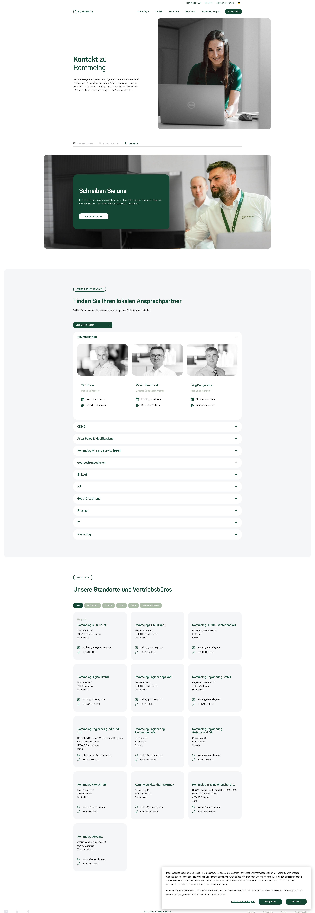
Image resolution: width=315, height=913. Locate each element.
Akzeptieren (270, 901)
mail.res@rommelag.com (151, 755)
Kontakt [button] (235, 11)
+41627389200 (206, 759)
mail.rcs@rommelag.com (209, 647)
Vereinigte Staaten (85, 325)
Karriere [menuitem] (209, 3)
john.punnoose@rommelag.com (97, 755)
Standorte (133, 143)
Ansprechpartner (111, 143)
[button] (157, 337)
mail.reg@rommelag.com (151, 699)
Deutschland (92, 605)
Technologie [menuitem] (142, 11)
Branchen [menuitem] (174, 11)
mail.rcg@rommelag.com (151, 647)
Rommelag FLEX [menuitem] (193, 3)
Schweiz (108, 605)
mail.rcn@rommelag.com (209, 807)
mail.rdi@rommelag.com (94, 699)
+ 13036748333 (91, 863)
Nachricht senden (94, 216)
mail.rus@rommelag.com (94, 859)
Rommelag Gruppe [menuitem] (211, 11)
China (133, 605)
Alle (78, 605)
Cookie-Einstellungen (243, 901)
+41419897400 (205, 652)
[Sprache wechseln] (239, 3)
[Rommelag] (83, 11)
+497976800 (89, 652)
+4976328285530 (149, 811)
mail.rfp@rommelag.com (151, 807)
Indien (121, 605)
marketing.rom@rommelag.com (98, 647)
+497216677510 (91, 704)
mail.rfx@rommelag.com (94, 807)
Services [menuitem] (190, 11)
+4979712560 (90, 811)
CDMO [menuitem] (159, 11)
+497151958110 (206, 704)
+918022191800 (91, 759)
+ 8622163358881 (207, 811)
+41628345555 (148, 759)
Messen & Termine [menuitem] (225, 3)
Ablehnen (296, 901)
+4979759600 (147, 652)
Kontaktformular (85, 143)
